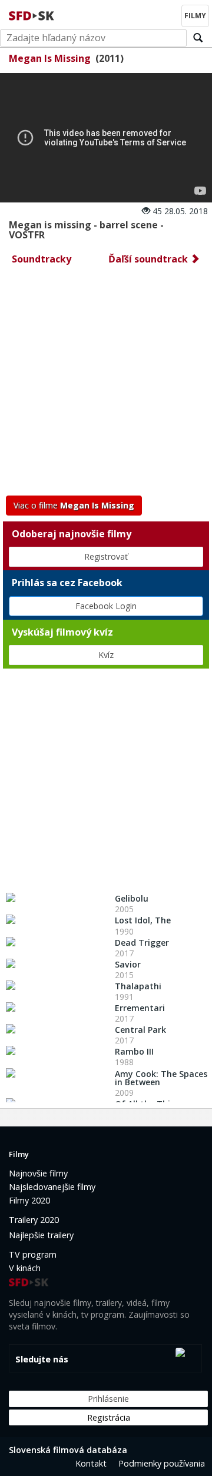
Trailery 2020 (34, 1219)
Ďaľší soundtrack (149, 258)
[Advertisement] (106, 384)
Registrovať (106, 556)
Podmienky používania (161, 1463)
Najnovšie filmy (38, 1173)
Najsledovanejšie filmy (52, 1186)
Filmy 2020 (29, 1200)
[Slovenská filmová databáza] (32, 14)
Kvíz (106, 654)
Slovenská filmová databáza (68, 1449)
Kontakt (91, 1463)
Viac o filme (74, 505)
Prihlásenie (108, 1398)
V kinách (25, 1268)
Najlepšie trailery (41, 1235)
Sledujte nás (41, 1359)
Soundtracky (41, 258)
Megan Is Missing (50, 58)
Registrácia (108, 1417)
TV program (33, 1254)
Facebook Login (106, 605)
